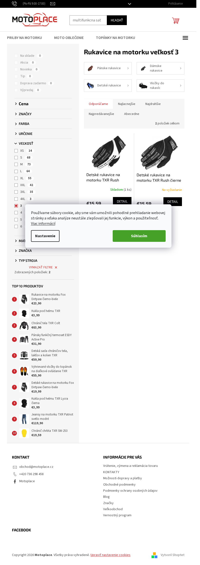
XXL (26, 185)
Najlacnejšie (126, 104)
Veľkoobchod (113, 509)
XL (25, 178)
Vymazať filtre (41, 267)
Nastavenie (45, 236)
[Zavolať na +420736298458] (31, 3)
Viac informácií (43, 223)
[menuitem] (27, 38)
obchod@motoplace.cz (36, 466)
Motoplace (27, 481)
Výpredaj (29, 90)
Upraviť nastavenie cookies (110, 555)
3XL (26, 191)
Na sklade (30, 55)
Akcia (27, 62)
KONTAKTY (111, 472)
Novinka (28, 69)
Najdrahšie (153, 104)
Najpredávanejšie (101, 114)
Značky (108, 503)
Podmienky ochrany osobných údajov (130, 490)
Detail (122, 201)
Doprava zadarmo (36, 83)
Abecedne (131, 114)
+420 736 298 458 (31, 474)
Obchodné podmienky (119, 484)
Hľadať (117, 20)
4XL (25, 199)
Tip (25, 76)
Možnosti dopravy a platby (122, 478)
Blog (106, 496)
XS (26, 150)
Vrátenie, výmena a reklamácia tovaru (130, 465)
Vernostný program (117, 515)
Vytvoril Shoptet (172, 555)
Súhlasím (139, 236)
